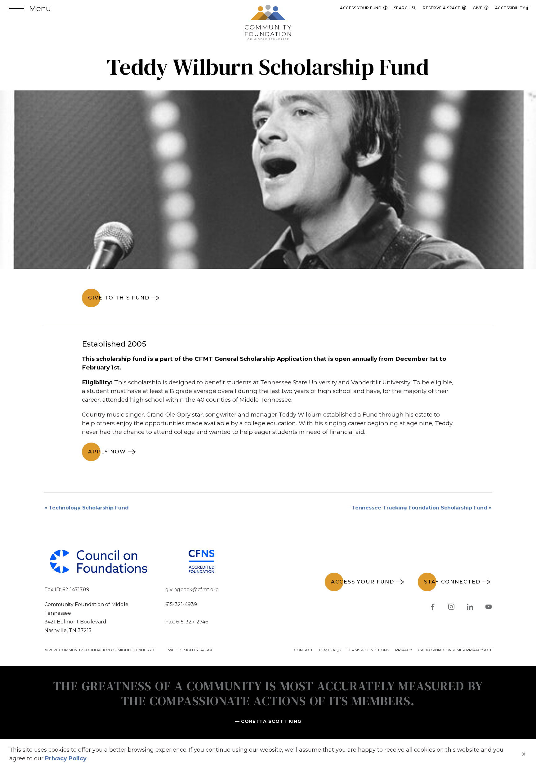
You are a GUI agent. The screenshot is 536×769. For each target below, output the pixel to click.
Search (405, 8)
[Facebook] (433, 608)
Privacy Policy (66, 758)
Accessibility (512, 8)
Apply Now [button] (107, 452)
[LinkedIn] (470, 608)
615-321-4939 (181, 604)
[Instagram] (451, 608)
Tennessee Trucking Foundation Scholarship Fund (419, 508)
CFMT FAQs (330, 650)
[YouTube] (488, 608)
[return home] (268, 8)
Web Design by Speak (190, 650)
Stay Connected (452, 582)
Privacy (403, 650)
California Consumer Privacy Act (455, 650)
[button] (30, 8)
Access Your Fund (364, 8)
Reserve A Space (445, 8)
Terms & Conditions (368, 650)
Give (481, 8)
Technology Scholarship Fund (89, 508)
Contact (303, 650)
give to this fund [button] (119, 298)
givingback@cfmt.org (192, 589)
